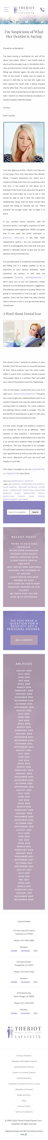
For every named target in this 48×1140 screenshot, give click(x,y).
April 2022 (24, 843)
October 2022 (24, 823)
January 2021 (24, 893)
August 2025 (24, 710)
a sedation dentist (23, 394)
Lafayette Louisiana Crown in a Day (24, 1084)
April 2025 (24, 724)
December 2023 (24, 777)
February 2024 (24, 770)
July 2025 (24, 714)
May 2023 (24, 800)
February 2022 (24, 850)
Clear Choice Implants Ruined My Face (24, 578)
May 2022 (24, 840)
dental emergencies (28, 277)
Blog (24, 1100)
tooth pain (26, 496)
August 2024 (24, 750)
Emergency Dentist (23, 481)
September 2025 (24, 707)
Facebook (25, 950)
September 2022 (24, 826)
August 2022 (24, 830)
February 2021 (24, 889)
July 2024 (24, 753)
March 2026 (24, 687)
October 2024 (24, 744)
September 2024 (24, 747)
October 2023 (24, 783)
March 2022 (24, 846)
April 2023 (24, 803)
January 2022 (24, 853)
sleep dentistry (24, 493)
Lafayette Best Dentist (24, 1067)
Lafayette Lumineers (24, 1089)
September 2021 (24, 866)
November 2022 (24, 820)
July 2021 (24, 873)
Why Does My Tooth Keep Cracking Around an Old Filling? (24, 587)
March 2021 (24, 886)
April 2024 (24, 763)
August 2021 (24, 870)
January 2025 (24, 734)
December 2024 (24, 737)
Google (14, 950)
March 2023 (24, 807)
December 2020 (24, 896)
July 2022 (24, 833)
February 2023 (24, 810)
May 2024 (24, 760)
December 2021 (24, 856)
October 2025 (24, 704)
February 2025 (24, 730)
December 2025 (24, 697)
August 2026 (24, 671)
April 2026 (24, 684)
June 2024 (24, 757)
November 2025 (24, 700)
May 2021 (24, 880)
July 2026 (24, 674)
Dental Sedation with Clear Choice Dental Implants (24, 560)
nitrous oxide (36, 487)
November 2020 (24, 899)
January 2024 (24, 773)
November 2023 (24, 780)
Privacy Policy (24, 1106)
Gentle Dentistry (24, 1078)
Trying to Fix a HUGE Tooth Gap (24, 545)
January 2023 (24, 813)
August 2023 (24, 790)
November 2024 (24, 740)
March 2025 (24, 727)
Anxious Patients (24, 1056)
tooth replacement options (24, 497)
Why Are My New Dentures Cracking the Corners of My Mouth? (24, 570)
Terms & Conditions (24, 1112)
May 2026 (24, 680)
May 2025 (24, 720)
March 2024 (24, 767)
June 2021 (24, 876)
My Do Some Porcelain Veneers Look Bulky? (24, 552)
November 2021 (24, 860)
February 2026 (24, 690)
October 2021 (24, 863)
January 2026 (24, 694)
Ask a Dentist (24, 640)
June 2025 (24, 717)
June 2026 (24, 677)
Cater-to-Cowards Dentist (24, 1072)
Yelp (35, 950)
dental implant (18, 487)
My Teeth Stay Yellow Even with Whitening (24, 595)
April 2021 (24, 883)
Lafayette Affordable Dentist (24, 1061)
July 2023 (24, 793)
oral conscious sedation (18, 490)
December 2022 (24, 817)
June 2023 (24, 797)
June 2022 (24, 836)
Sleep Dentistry (24, 1095)
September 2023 (24, 787)
